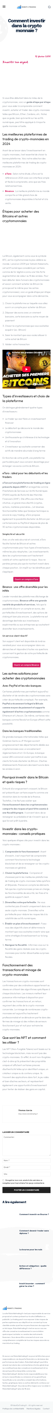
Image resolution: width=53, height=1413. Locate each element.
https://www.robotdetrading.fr (28, 1114)
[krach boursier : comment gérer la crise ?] (9, 1285)
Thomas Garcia (25, 1110)
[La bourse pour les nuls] (9, 1250)
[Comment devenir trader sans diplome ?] (9, 1232)
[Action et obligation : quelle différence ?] (9, 1267)
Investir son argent (15, 62)
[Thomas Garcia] (11, 1114)
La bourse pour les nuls (30, 1250)
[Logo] (26, 6)
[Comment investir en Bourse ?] (9, 1214)
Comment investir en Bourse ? (34, 1215)
